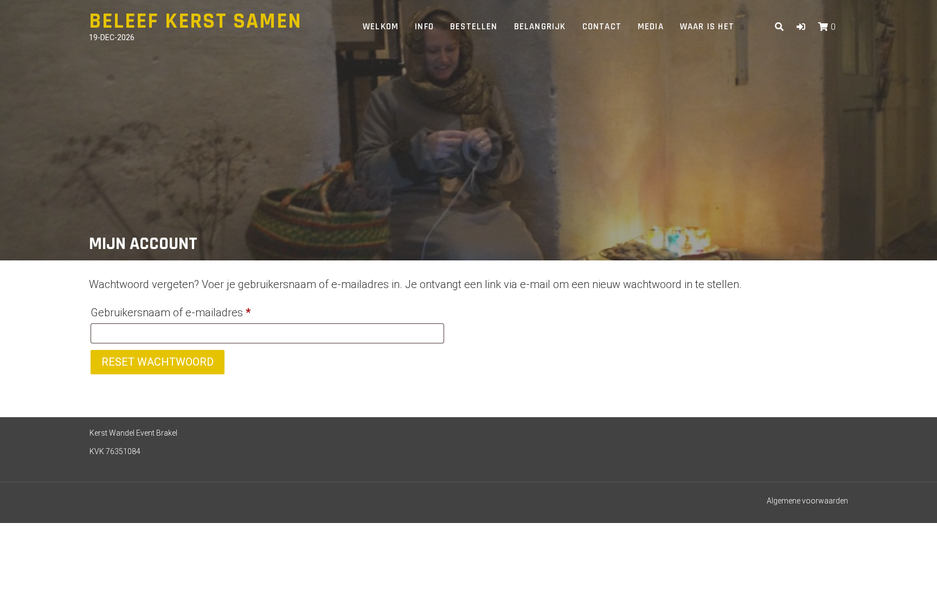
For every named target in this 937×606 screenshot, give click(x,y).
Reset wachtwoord (157, 361)
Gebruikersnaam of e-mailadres (187, 312)
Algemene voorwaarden (807, 500)
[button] (801, 27)
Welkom (381, 27)
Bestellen (474, 27)
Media (651, 27)
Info (424, 27)
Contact (601, 27)
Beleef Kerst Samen (195, 21)
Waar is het (707, 27)
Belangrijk (540, 27)
